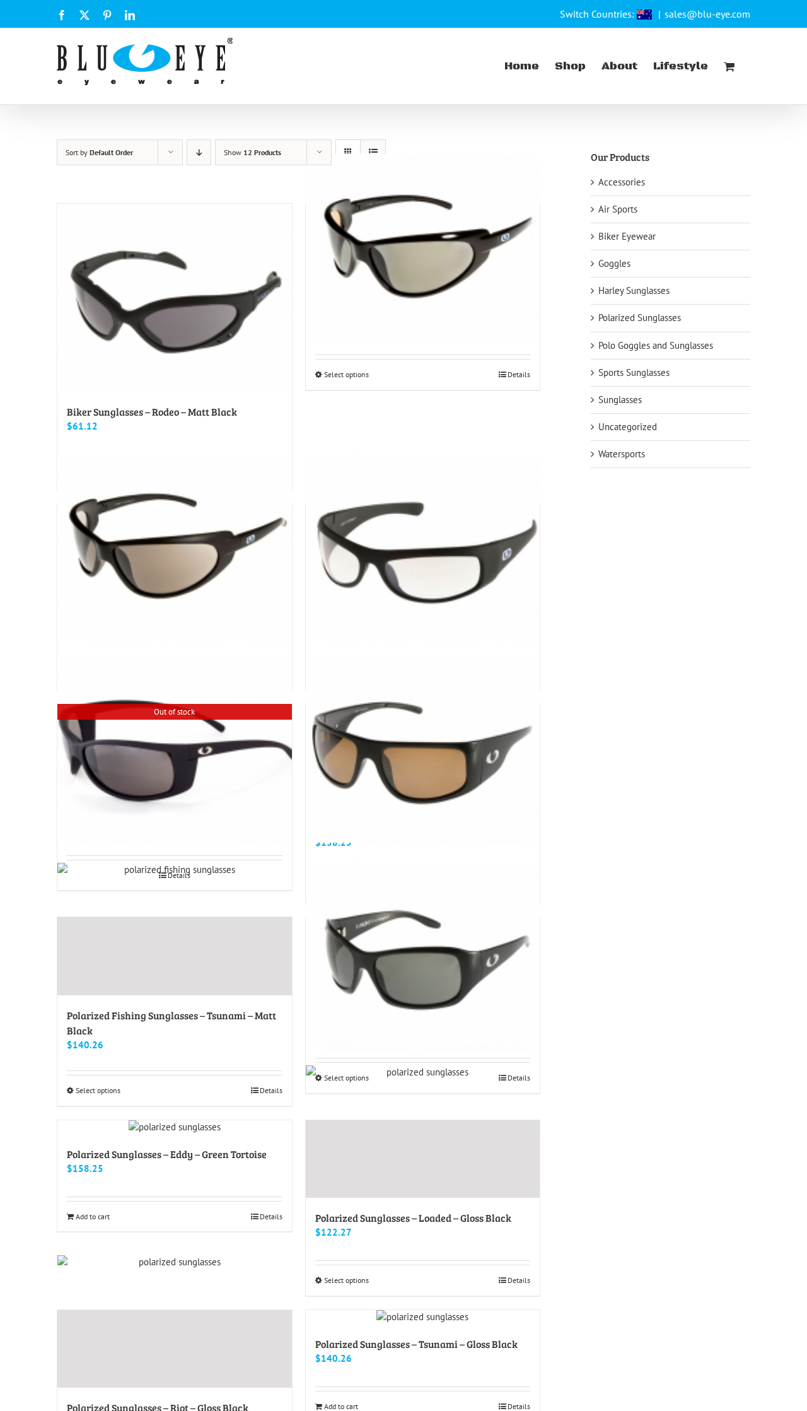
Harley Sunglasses (634, 290)
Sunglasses (620, 400)
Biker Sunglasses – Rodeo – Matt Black (152, 411)
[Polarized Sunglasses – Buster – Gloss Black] (423, 956)
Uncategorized (627, 427)
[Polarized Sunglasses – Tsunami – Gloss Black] (423, 1317)
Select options (346, 374)
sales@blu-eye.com (707, 14)
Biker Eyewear (627, 236)
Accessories (621, 182)
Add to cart (93, 1216)
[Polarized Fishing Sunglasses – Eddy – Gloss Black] (423, 748)
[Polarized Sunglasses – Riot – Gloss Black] (174, 1349)
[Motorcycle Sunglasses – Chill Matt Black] (174, 548)
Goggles (614, 263)
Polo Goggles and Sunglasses (655, 345)
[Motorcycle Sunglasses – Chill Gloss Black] (423, 248)
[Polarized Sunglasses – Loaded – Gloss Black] (423, 1159)
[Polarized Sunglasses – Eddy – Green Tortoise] (174, 1127)
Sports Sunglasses (634, 372)
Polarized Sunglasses (639, 318)
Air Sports (617, 209)
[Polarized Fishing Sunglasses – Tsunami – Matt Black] (174, 956)
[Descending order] (199, 152)
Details (519, 374)
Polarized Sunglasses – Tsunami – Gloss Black (416, 1343)
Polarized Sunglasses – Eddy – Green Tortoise (167, 1154)
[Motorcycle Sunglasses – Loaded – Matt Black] (423, 548)
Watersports (621, 454)
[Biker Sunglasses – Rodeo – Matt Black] (174, 298)
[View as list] (373, 152)
